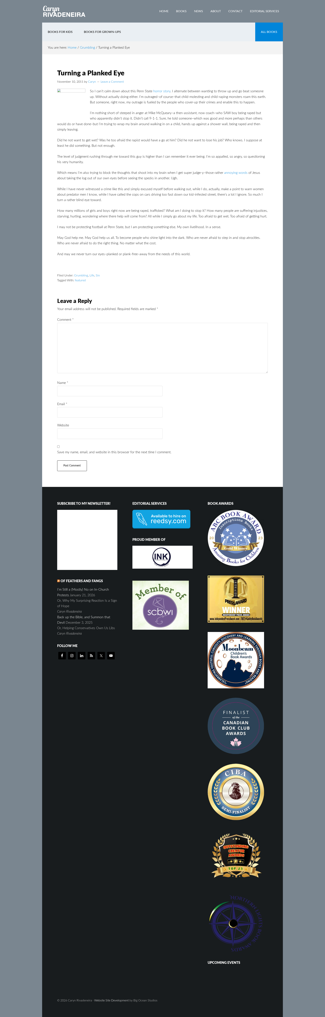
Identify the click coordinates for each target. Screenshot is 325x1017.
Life (92, 275)
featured (80, 280)
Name (62, 383)
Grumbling (81, 275)
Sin (98, 275)
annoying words (236, 173)
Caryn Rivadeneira (72, 11)
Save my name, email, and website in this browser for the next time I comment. (114, 452)
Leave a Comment (112, 81)
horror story (161, 91)
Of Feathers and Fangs (82, 581)
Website (63, 425)
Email (62, 404)
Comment (65, 320)
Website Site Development (111, 1000)
